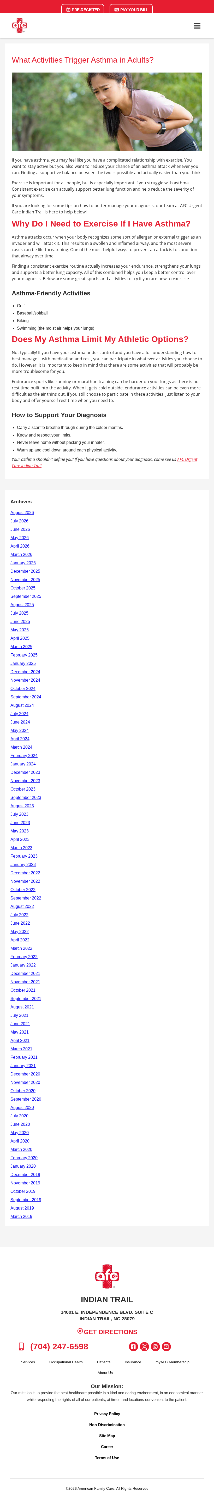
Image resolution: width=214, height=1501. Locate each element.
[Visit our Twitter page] (144, 1346)
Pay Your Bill (133, 10)
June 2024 (20, 722)
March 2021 (21, 1049)
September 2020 (25, 1099)
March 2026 (21, 554)
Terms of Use (107, 1457)
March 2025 (21, 646)
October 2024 (22, 688)
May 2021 (19, 1032)
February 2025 (24, 655)
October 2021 (22, 990)
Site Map (107, 1435)
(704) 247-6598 (58, 1346)
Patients (103, 1362)
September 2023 (25, 797)
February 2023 (24, 856)
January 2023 (23, 864)
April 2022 (19, 940)
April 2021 (19, 1040)
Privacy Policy (107, 1413)
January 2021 (23, 1065)
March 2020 (21, 1149)
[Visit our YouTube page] (166, 1346)
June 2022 (20, 923)
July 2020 (19, 1116)
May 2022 (19, 931)
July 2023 (19, 814)
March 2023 (21, 848)
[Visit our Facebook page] (133, 1346)
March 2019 (21, 1216)
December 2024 (25, 672)
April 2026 (19, 546)
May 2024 (19, 730)
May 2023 (19, 831)
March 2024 (21, 747)
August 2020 (22, 1107)
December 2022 (25, 873)
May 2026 (19, 538)
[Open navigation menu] (197, 26)
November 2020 (25, 1082)
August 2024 (22, 705)
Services (28, 1362)
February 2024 (24, 755)
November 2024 (25, 680)
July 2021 (19, 1015)
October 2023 (22, 789)
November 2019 (25, 1183)
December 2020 (25, 1074)
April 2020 (19, 1141)
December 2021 (25, 973)
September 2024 (25, 697)
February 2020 (24, 1158)
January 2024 (23, 764)
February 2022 (24, 956)
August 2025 (22, 605)
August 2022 (22, 906)
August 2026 (22, 512)
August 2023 (22, 806)
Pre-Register (85, 10)
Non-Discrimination (107, 1424)
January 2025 (23, 663)
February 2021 (24, 1057)
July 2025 (19, 613)
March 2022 (21, 948)
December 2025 (25, 571)
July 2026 (19, 521)
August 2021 (22, 1007)
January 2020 (23, 1166)
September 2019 (25, 1200)
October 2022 (22, 889)
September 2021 (25, 998)
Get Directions (110, 1332)
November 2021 (25, 982)
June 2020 (20, 1124)
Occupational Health (66, 1362)
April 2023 (19, 839)
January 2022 (23, 965)
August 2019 (22, 1208)
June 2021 (20, 1024)
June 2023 (20, 822)
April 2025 (19, 638)
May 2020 (19, 1132)
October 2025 (22, 588)
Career (107, 1446)
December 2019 (25, 1174)
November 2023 (25, 781)
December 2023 (25, 772)
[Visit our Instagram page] (155, 1346)
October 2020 (22, 1091)
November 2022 (25, 881)
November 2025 (25, 579)
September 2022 (25, 898)
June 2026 (20, 529)
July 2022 (19, 915)
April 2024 (19, 739)
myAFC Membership (172, 1362)
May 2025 (19, 630)
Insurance (133, 1362)
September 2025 (25, 596)
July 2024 (19, 713)
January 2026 (23, 563)
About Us (105, 1373)
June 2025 (20, 621)
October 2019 (22, 1191)
